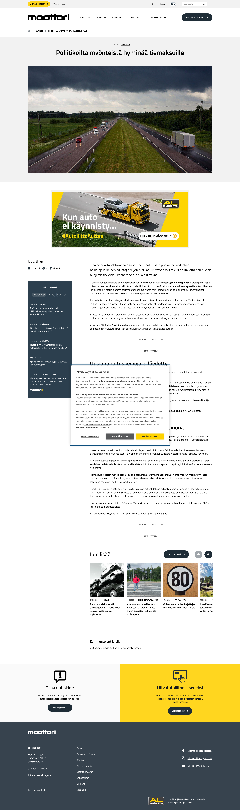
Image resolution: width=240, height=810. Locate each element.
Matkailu (81, 790)
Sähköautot (83, 778)
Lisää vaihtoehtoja (90, 436)
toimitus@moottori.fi (39, 768)
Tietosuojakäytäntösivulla (97, 424)
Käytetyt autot (84, 766)
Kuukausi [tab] (62, 294)
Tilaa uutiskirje (59, 4)
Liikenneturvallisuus (148, 600)
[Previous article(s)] (198, 554)
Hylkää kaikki (120, 436)
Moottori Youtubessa (199, 766)
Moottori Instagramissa (200, 758)
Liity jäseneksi (178, 711)
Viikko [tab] (51, 294)
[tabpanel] (50, 346)
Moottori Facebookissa (200, 751)
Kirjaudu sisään (158, 4)
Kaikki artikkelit (175, 554)
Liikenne (125, 44)
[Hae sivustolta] (204, 4)
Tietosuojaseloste (37, 790)
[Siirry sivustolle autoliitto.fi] (156, 801)
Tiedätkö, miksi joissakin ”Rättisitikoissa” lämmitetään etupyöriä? (49, 329)
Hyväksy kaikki (150, 436)
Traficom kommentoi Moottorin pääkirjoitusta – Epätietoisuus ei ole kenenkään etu (46, 311)
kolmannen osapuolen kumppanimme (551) (120, 381)
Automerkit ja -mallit (195, 17)
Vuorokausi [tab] (39, 294)
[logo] (48, 19)
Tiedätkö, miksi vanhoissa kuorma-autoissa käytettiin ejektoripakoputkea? (48, 346)
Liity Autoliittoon (37, 4)
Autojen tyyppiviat (86, 754)
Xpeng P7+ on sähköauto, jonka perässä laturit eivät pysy (48, 363)
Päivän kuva (180, 600)
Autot (79, 748)
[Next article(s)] (208, 554)
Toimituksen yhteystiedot (41, 775)
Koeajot (81, 760)
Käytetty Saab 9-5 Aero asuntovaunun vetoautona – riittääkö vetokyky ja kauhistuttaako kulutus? (48, 381)
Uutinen (39, 31)
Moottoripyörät (85, 772)
